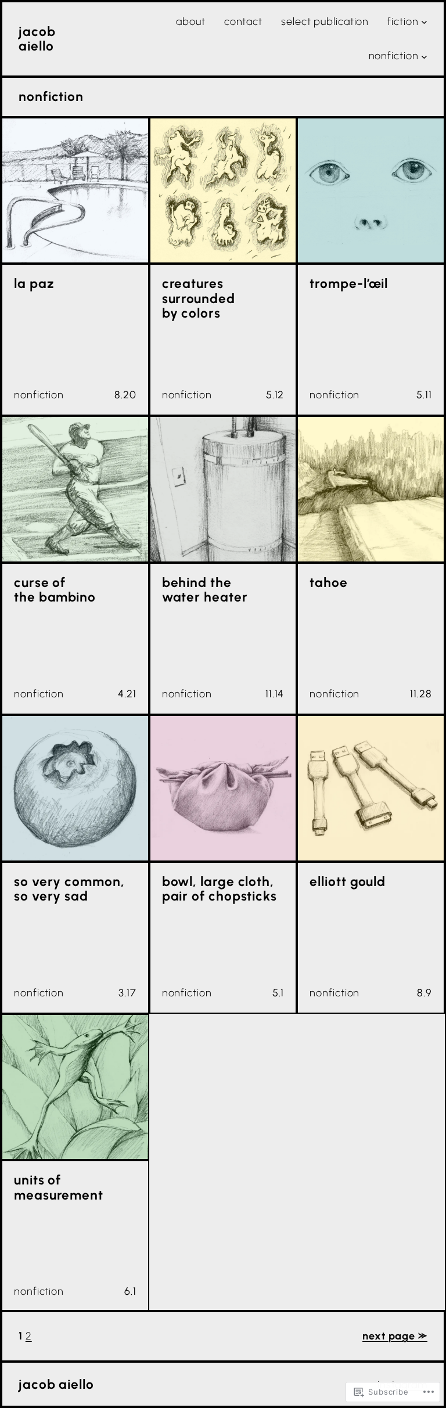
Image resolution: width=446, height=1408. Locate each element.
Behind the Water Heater (205, 590)
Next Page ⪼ (394, 1336)
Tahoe (329, 582)
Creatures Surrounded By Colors (198, 298)
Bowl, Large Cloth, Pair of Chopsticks (219, 889)
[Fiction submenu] (424, 22)
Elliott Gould (348, 881)
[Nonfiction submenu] (424, 56)
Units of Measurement (58, 1187)
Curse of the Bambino (55, 590)
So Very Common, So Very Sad (69, 889)
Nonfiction (39, 394)
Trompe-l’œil (349, 283)
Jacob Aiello (37, 39)
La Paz (33, 283)
